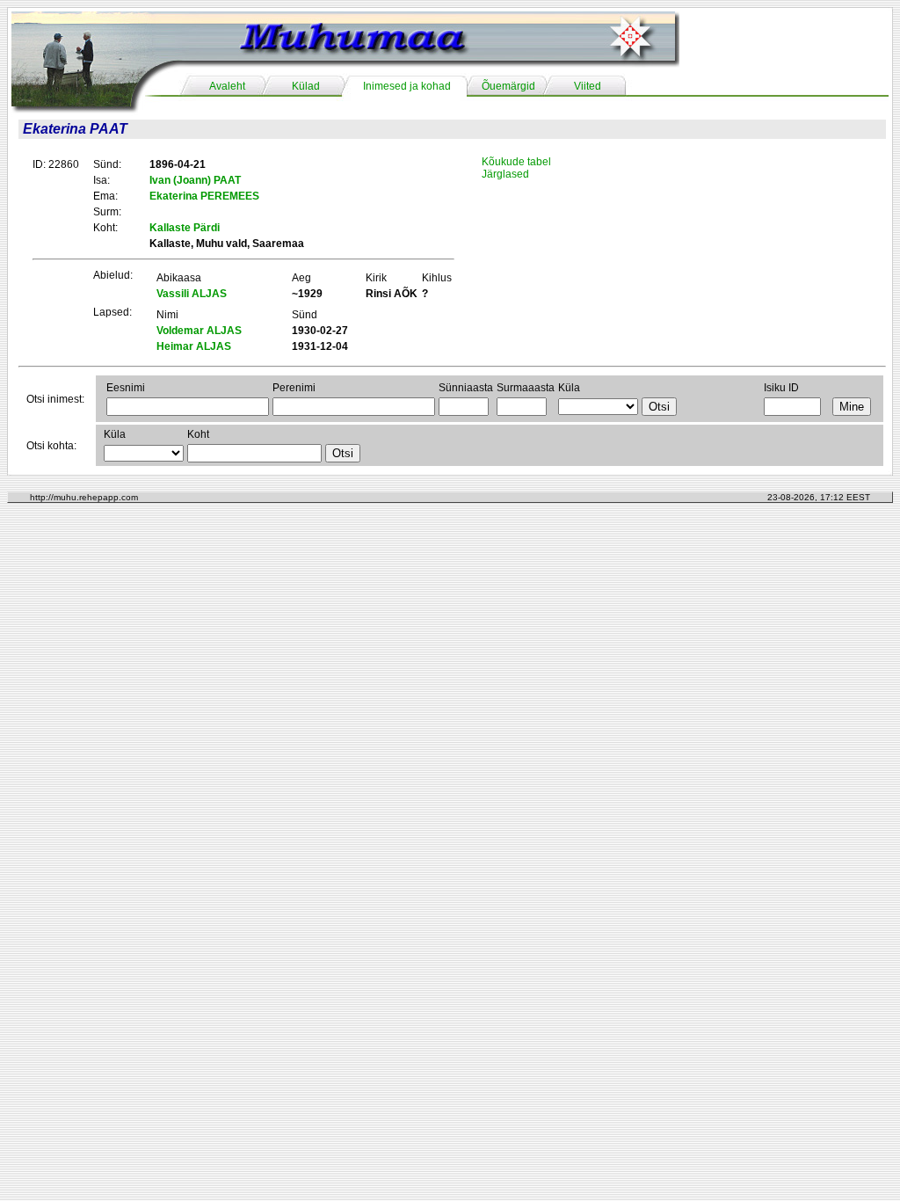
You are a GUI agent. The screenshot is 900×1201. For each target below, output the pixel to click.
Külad (306, 86)
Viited (587, 86)
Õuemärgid (508, 86)
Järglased (505, 174)
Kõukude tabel (516, 162)
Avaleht (227, 86)
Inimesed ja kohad (407, 86)
